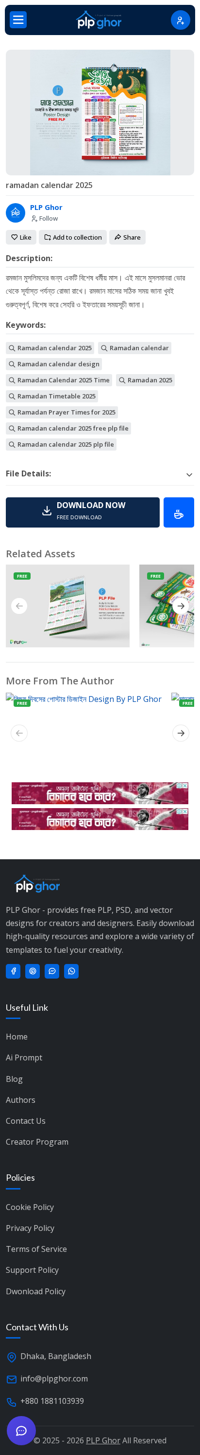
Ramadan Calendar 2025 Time (63, 380)
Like (25, 237)
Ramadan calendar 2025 (54, 347)
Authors (20, 1100)
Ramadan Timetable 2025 (56, 396)
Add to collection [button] (76, 237)
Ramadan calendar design (58, 363)
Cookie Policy (30, 1207)
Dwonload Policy (36, 1291)
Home (17, 1036)
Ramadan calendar (138, 347)
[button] (83, 512)
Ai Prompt (24, 1057)
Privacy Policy (30, 1228)
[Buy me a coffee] (179, 512)
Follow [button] (48, 218)
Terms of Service (36, 1249)
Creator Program (37, 1141)
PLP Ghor (46, 207)
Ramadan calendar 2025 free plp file (72, 428)
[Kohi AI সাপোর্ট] (21, 1430)
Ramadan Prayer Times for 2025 (66, 412)
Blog (14, 1079)
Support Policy (32, 1270)
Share (131, 237)
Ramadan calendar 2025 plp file (65, 444)
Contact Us (26, 1120)
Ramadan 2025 (149, 380)
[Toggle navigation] (18, 19)
